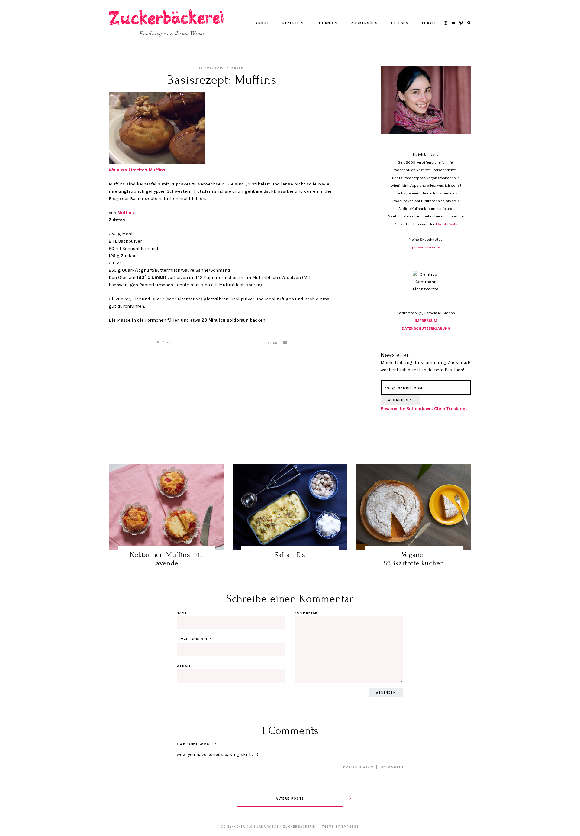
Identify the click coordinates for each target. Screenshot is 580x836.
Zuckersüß (364, 23)
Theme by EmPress (340, 826)
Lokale (429, 23)
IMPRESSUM (426, 320)
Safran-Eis (290, 554)
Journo (325, 23)
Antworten (392, 767)
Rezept (238, 68)
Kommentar (308, 613)
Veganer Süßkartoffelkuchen (414, 558)
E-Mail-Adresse (194, 639)
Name (183, 613)
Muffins (126, 212)
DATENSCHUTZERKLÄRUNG (426, 328)
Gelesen (400, 23)
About (262, 23)
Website (185, 666)
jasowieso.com (426, 247)
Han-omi (187, 744)
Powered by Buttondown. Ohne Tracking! (424, 408)
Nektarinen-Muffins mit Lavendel (166, 558)
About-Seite (446, 224)
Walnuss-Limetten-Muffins (137, 170)
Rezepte (291, 23)
